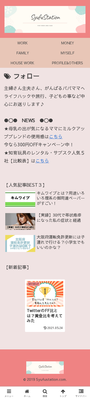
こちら (55, 136)
